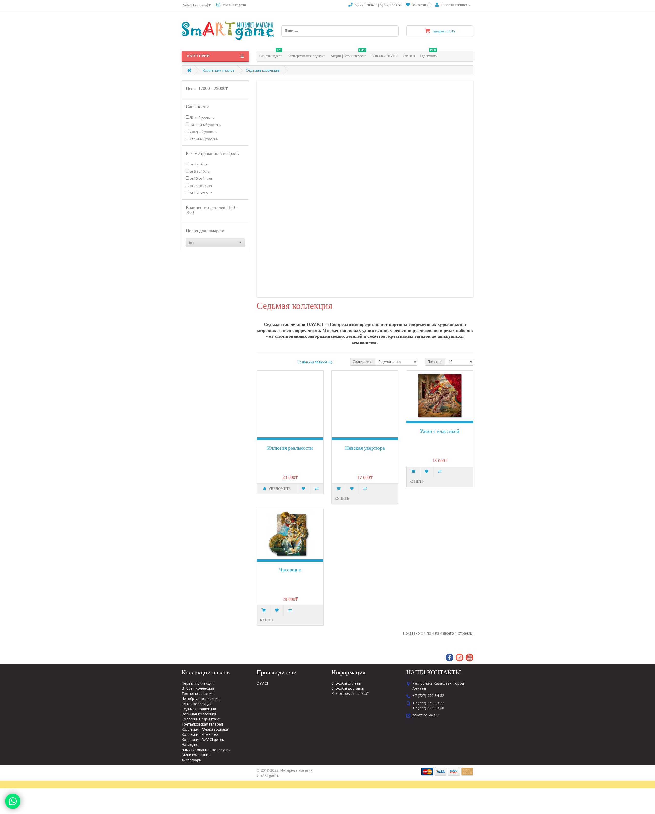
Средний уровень (203, 132)
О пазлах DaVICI (385, 56)
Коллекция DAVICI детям (203, 739)
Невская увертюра (365, 448)
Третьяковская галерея (202, 724)
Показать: (435, 361)
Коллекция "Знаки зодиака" (206, 729)
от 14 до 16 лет (200, 186)
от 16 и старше (200, 193)
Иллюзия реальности (290, 448)
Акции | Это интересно (348, 54)
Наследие (190, 744)
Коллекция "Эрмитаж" (201, 719)
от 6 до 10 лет (199, 171)
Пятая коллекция (197, 703)
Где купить (428, 54)
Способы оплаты (346, 683)
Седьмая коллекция (263, 70)
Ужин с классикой (440, 431)
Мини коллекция (196, 754)
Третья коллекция (197, 693)
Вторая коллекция (198, 688)
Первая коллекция (198, 683)
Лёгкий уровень (201, 117)
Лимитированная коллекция (206, 749)
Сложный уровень (203, 139)
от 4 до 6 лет (199, 164)
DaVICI (262, 683)
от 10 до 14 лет (200, 178)
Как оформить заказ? (350, 693)
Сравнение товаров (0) (314, 362)
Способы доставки (347, 688)
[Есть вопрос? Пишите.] (12, 801)
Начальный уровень (205, 124)
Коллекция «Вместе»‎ (200, 734)
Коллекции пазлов (219, 70)
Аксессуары (192, 760)
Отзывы (409, 56)
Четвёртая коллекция (201, 698)
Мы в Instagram (233, 5)
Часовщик (290, 569)
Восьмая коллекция (199, 713)
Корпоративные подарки (306, 56)
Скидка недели (270, 54)
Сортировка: (362, 361)
